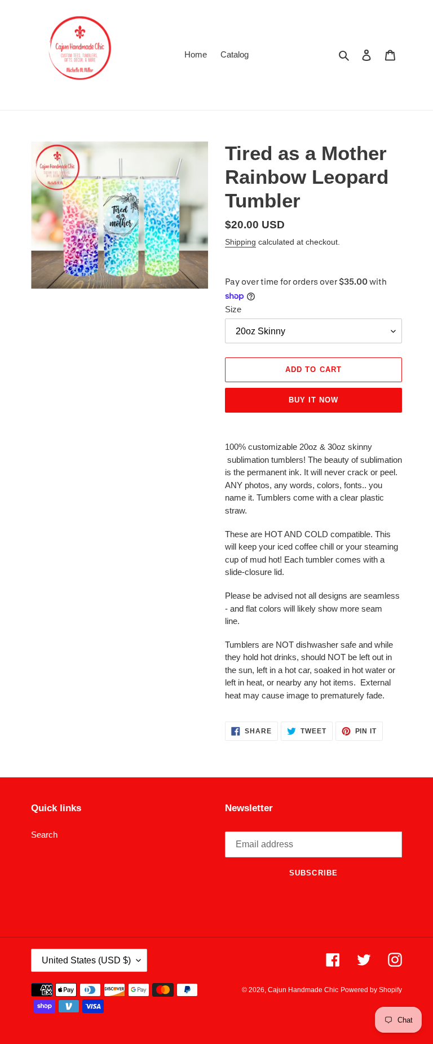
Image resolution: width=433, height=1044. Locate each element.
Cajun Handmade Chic (303, 990)
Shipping (240, 241)
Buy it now (313, 400)
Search (44, 834)
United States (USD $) (86, 960)
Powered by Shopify (371, 990)
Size (233, 309)
